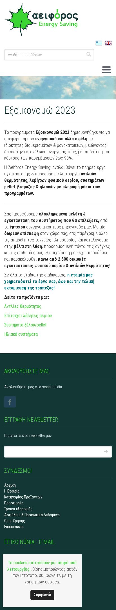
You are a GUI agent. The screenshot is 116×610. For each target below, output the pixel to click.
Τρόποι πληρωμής (18, 509)
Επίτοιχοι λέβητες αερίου (28, 315)
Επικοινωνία (14, 526)
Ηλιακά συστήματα (21, 334)
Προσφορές (14, 503)
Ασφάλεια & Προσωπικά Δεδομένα (32, 515)
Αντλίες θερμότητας (22, 306)
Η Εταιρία (11, 491)
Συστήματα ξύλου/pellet (25, 325)
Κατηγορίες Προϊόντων (23, 497)
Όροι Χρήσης (14, 520)
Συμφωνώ (42, 594)
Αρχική (10, 485)
